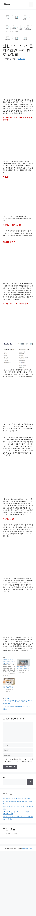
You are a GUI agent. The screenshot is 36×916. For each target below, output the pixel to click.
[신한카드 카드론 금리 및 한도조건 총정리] (9, 681)
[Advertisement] (18, 81)
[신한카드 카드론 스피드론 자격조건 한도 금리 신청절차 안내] (10, 668)
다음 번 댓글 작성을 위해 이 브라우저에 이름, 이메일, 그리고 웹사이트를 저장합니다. (19, 760)
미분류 (7, 698)
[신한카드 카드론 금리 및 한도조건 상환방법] (23, 662)
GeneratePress (27, 848)
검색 (4, 777)
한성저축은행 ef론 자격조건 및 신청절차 (16, 798)
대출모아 (7, 4)
